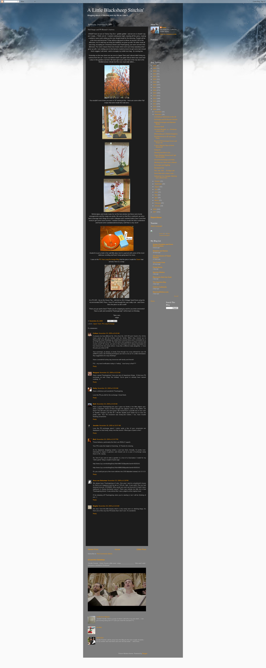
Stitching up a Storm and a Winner (165, 162)
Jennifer (96, 425)
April (156, 197)
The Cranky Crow (159, 262)
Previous (161, 233)
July (156, 189)
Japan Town (97, 324)
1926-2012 (99, 638)
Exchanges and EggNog (162, 165)
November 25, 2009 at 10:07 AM (110, 425)
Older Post (141, 549)
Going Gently (157, 267)
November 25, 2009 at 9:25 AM (110, 372)
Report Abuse (156, 217)
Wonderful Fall (159, 168)
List (165, 233)
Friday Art (157, 150)
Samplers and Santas (160, 251)
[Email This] (108, 321)
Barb (94, 404)
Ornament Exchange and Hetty (164, 160)
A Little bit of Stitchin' (103, 617)
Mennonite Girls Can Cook (162, 277)
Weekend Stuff (159, 126)
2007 (155, 212)
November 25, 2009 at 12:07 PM (107, 439)
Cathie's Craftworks (160, 287)
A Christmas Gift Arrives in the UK (165, 117)
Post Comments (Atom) (104, 554)
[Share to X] (112, 321)
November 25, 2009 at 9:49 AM (107, 404)
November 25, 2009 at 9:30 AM (108, 388)
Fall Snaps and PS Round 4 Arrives (165, 119)
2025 (155, 65)
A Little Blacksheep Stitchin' (115, 9)
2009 (155, 109)
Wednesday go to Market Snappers (165, 134)
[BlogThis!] (110, 321)
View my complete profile (168, 34)
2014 (155, 95)
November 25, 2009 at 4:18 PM (118, 480)
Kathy (95, 388)
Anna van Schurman (100, 480)
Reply (95, 366)
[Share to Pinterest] (116, 321)
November (158, 114)
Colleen (95, 333)
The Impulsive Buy (159, 282)
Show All (176, 296)
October (157, 181)
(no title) (99, 627)
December (158, 112)
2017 (155, 87)
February (158, 203)
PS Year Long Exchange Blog (109, 259)
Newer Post (93, 549)
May (156, 195)
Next (168, 233)
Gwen (138, 259)
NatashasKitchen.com (160, 292)
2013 (155, 98)
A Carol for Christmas (96, 560)
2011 (154, 104)
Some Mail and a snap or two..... (164, 173)
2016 (155, 90)
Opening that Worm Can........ (164, 152)
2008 (155, 209)
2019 (155, 82)
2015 (155, 93)
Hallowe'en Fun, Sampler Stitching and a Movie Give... (165, 177)
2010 (155, 106)
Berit (94, 439)
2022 (155, 74)
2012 (155, 101)
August (157, 187)
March (157, 200)
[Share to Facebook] (114, 321)
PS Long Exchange (108, 324)
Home (117, 549)
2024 (155, 68)
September (158, 184)
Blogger (144, 653)
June (156, 192)
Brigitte (95, 506)
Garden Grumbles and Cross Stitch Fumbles (163, 245)
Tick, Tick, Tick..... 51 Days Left (164, 170)
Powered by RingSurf (164, 235)
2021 (155, 76)
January (157, 206)
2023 (155, 71)
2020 (155, 79)
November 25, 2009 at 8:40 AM (109, 333)
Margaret (96, 372)
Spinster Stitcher (159, 272)
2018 (155, 85)
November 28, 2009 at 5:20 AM (109, 506)
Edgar (164, 27)
